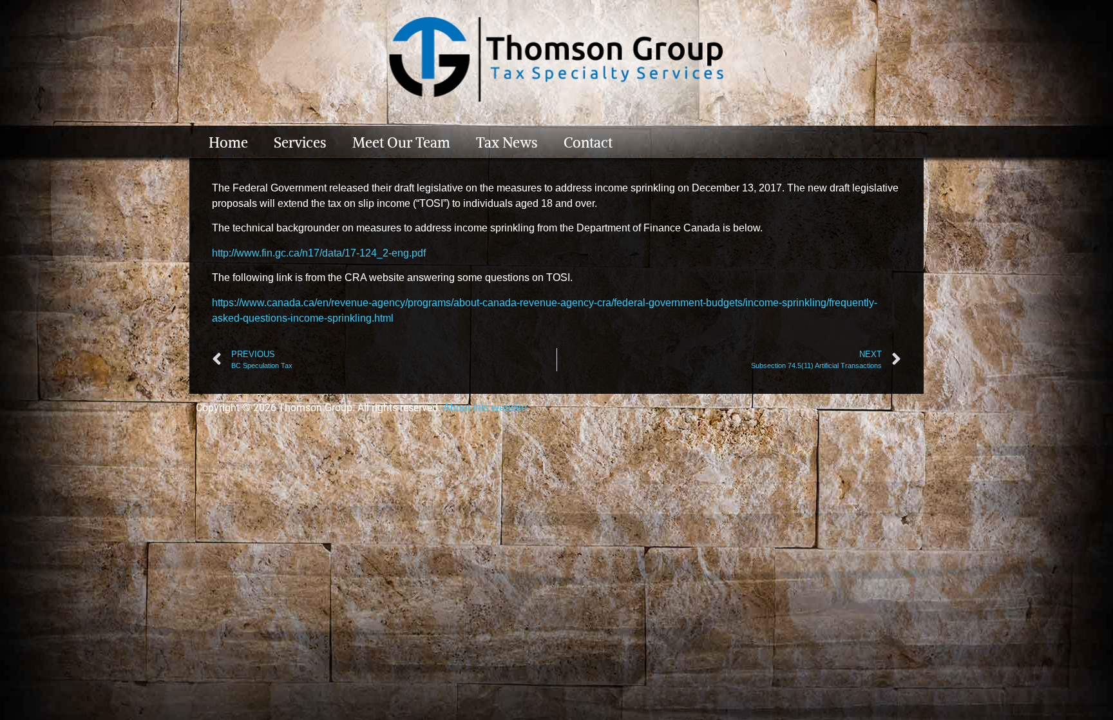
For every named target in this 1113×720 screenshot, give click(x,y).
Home (228, 142)
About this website (485, 407)
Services (300, 142)
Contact (588, 142)
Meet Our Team (401, 142)
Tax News (507, 142)
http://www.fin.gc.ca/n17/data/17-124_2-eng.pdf (319, 253)
